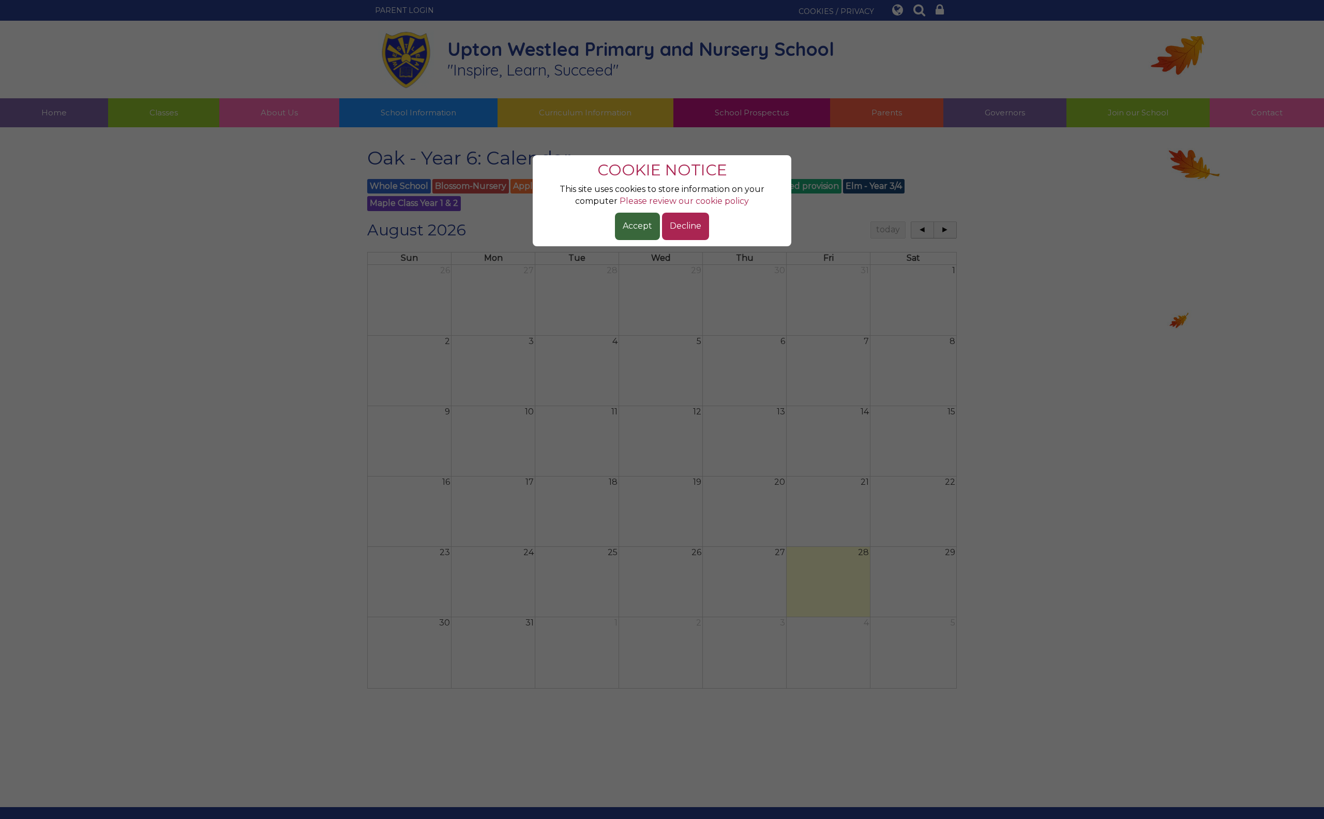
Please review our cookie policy (684, 201)
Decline (685, 226)
